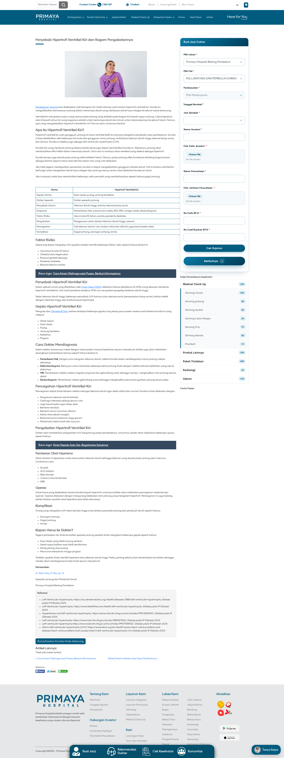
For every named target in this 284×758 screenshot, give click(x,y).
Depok (165, 744)
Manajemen (96, 710)
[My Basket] (246, 5)
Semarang (192, 739)
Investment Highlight (101, 731)
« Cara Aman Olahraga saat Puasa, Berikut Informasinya (66, 658)
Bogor (165, 710)
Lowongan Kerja (135, 736)
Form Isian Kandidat (136, 741)
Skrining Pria (192, 327)
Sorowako (192, 729)
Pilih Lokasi (190, 54)
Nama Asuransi (193, 129)
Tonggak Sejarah (99, 705)
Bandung (192, 710)
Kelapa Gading (170, 700)
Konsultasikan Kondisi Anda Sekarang (60, 641)
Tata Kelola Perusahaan (102, 736)
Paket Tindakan (193, 361)
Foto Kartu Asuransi (195, 146)
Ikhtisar (93, 726)
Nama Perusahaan (195, 171)
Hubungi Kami (168, 4)
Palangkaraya (169, 729)
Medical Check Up (194, 284)
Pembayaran (192, 87)
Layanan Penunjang (137, 705)
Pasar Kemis (193, 734)
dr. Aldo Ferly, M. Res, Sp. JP (50, 573)
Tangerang (168, 715)
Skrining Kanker (194, 309)
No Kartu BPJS (192, 213)
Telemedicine (133, 715)
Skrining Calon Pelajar (198, 318)
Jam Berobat (192, 112)
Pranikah (190, 344)
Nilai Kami (95, 700)
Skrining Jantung (194, 301)
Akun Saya (188, 4)
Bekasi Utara (194, 719)
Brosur (152, 4)
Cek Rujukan (214, 248)
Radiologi (189, 370)
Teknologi (131, 710)
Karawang (193, 724)
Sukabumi (167, 734)
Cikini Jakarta (194, 700)
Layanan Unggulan (136, 700)
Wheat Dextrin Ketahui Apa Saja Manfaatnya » (133, 658)
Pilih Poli (189, 71)
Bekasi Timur (168, 719)
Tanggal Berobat (194, 104)
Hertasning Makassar (198, 744)
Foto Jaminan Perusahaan (199, 187)
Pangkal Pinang (170, 739)
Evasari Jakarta (170, 705)
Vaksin (187, 379)
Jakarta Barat (194, 705)
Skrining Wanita (194, 335)
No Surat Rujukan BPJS (197, 229)
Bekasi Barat (194, 715)
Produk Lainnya (193, 352)
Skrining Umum (194, 292)
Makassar (167, 724)
